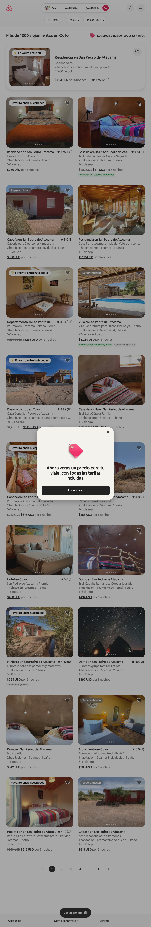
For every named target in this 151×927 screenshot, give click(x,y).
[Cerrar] (108, 431)
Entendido (75, 490)
